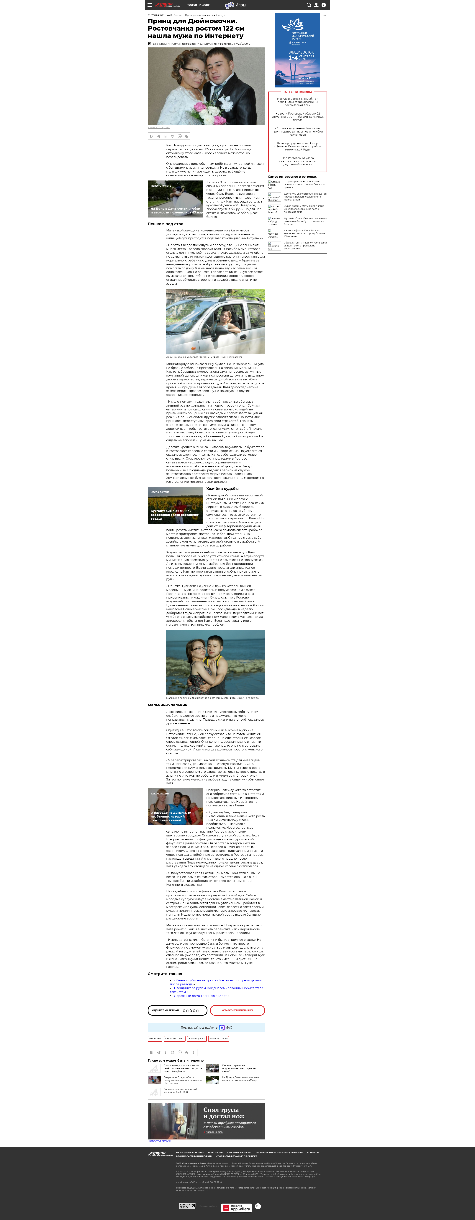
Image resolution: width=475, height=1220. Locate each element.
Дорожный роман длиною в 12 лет (200, 996)
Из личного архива (159, 127)
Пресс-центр (215, 1152)
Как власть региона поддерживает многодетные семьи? (238, 1068)
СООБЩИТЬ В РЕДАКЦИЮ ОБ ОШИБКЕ (236, 1156)
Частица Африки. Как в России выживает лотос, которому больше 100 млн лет (304, 233)
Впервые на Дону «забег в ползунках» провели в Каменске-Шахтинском (183, 1080)
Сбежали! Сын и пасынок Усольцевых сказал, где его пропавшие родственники (305, 245)
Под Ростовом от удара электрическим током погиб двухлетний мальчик (297, 161)
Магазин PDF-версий (238, 1152)
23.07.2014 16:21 (156, 15)
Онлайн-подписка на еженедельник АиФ (279, 1152)
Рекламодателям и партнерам (194, 1156)
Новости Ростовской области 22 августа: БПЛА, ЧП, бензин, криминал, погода (298, 117)
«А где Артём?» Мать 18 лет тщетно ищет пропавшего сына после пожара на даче (304, 209)
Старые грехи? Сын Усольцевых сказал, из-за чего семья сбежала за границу (304, 184)
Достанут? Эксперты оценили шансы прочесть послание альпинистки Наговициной (305, 196)
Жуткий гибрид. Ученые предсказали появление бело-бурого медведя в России (305, 221)
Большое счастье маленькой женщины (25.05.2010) (180, 1090)
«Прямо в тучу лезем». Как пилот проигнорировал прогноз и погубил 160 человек (298, 131)
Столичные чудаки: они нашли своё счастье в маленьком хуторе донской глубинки (183, 1068)
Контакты (313, 1152)
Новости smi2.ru (160, 1141)
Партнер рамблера (208, 1206)
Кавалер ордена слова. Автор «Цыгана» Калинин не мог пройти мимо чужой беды (297, 146)
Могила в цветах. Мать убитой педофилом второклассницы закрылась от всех (297, 102)
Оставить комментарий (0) (237, 1010)
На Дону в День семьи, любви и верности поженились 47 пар (240, 1079)
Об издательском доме (190, 1152)
